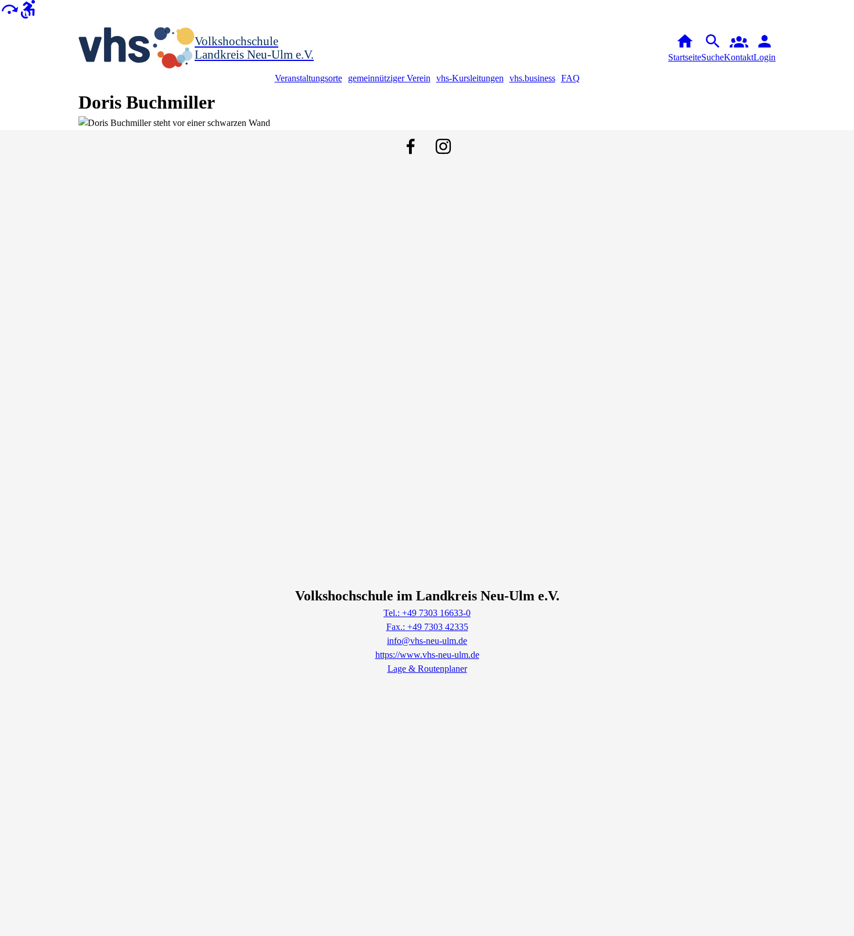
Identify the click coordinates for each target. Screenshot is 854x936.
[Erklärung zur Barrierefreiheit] (28, 8)
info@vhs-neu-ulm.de (427, 641)
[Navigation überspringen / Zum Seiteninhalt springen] (9, 8)
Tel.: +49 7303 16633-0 (427, 613)
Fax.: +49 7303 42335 (427, 627)
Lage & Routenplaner (427, 669)
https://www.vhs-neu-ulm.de (427, 655)
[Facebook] (410, 146)
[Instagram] (443, 146)
